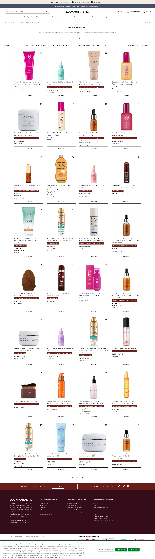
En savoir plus (77, 38)
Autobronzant (25, 22)
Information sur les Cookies (75, 507)
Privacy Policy (45, 557)
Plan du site (96, 512)
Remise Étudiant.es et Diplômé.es (103, 521)
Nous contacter (45, 512)
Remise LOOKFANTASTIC (100, 518)
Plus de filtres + (133, 45)
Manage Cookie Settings (106, 549)
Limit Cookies (121, 549)
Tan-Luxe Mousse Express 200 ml (124, 348)
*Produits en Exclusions (74, 510)
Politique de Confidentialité (75, 505)
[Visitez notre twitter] (124, 486)
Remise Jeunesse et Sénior (101, 516)
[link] (134, 11)
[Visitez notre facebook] (119, 486)
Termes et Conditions (73, 503)
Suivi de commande (46, 514)
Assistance (43, 505)
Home (5, 22)
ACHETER (29, 96)
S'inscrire (58, 486)
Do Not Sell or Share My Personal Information (20, 523)
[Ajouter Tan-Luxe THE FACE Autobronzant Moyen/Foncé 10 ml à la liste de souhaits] (106, 104)
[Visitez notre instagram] (128, 486)
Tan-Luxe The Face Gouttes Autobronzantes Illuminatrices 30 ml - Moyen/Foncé (125, 240)
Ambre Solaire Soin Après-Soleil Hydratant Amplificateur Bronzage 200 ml (26, 240)
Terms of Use (56, 557)
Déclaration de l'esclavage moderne (77, 512)
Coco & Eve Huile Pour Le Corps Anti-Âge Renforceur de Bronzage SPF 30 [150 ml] (125, 84)
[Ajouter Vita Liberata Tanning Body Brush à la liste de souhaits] (41, 372)
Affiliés (95, 505)
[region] (77, 549)
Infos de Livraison (45, 510)
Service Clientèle (45, 503)
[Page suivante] (82, 477)
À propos (95, 503)
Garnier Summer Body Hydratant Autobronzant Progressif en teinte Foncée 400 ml (59, 188)
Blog (94, 510)
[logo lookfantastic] (77, 11)
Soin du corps (14, 22)
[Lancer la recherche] (47, 11)
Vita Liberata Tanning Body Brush (26, 401)
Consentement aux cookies (18, 520)
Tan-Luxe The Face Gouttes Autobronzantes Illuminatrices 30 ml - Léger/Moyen (125, 295)
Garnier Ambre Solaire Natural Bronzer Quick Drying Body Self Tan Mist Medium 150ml (93, 350)
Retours (42, 507)
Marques (95, 514)
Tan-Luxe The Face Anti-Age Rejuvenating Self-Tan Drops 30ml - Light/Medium (124, 456)
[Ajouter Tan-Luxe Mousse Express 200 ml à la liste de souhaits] (138, 319)
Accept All (134, 549)
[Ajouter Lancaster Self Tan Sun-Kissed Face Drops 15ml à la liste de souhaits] (41, 157)
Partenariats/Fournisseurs (100, 507)
